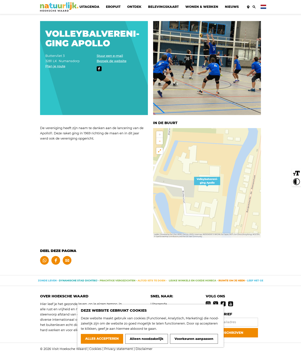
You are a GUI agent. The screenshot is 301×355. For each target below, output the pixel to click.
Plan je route (55, 66)
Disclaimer (144, 349)
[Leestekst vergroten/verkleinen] (296, 173)
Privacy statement (118, 349)
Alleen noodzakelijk (146, 339)
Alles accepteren (102, 339)
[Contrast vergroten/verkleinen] (296, 182)
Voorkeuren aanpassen (194, 339)
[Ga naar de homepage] (59, 7)
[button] (207, 183)
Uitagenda (158, 304)
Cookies (95, 349)
